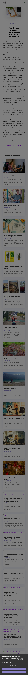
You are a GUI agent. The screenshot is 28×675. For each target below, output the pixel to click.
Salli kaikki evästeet (13, 672)
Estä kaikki (13, 668)
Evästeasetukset (13, 665)
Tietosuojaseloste (8, 662)
